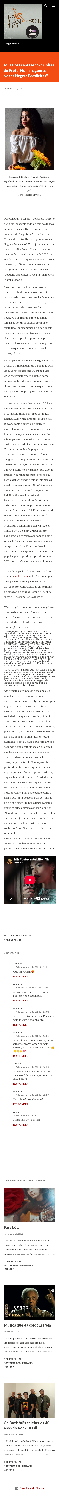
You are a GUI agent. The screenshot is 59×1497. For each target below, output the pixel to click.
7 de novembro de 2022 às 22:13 (32, 1094)
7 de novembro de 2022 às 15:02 (32, 1011)
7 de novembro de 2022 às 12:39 (32, 967)
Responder (20, 976)
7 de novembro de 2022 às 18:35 (32, 1067)
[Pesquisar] (46, 6)
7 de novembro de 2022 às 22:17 (32, 1115)
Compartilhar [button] (13, 940)
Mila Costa (21, 576)
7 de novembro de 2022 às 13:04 (32, 987)
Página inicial (12, 43)
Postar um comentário (18, 1265)
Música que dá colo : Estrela (27, 1325)
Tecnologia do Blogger (31, 1488)
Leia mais (9, 1269)
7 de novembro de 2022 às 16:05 (32, 1036)
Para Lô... (11, 1227)
